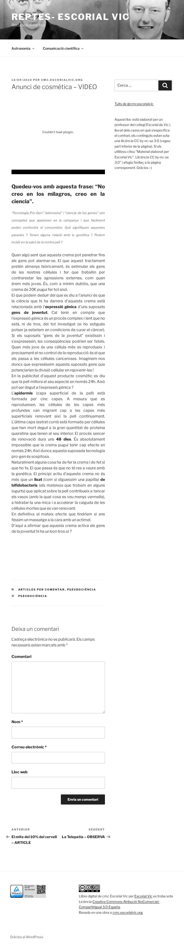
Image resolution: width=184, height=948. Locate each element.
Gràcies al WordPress (26, 937)
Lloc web (20, 772)
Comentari (21, 656)
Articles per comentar (41, 589)
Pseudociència (81, 589)
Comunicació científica (61, 48)
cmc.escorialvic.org (62, 80)
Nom (17, 722)
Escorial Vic (143, 896)
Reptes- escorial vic (70, 17)
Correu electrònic (29, 747)
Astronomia (21, 48)
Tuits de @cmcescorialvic (134, 104)
